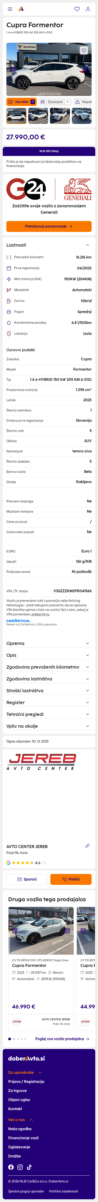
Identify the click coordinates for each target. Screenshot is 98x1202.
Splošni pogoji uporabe (26, 1191)
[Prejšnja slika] (12, 69)
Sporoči (30, 879)
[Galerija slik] (41, 931)
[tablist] (49, 151)
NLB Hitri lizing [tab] (49, 151)
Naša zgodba (19, 1129)
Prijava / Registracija (26, 1081)
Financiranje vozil (23, 1138)
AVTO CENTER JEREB (27, 846)
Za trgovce (17, 1091)
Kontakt (15, 1109)
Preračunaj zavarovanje (46, 226)
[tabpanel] (49, 164)
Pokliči (74, 879)
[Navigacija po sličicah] (49, 116)
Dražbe (14, 1156)
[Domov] (20, 9)
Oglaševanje (19, 1147)
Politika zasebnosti (63, 1191)
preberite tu (40, 614)
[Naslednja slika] (85, 69)
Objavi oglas (19, 1100)
